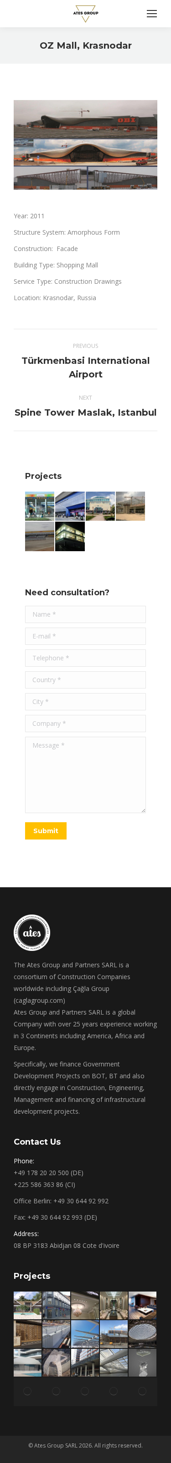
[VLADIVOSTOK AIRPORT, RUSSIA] (70, 507)
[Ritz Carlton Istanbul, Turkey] (28, 1334)
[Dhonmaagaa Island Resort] (28, 1306)
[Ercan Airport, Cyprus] (131, 507)
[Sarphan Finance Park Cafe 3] (28, 1363)
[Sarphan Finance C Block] (114, 1363)
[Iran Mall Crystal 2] (143, 1363)
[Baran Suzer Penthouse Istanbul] (143, 1306)
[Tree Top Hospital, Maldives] (28, 1392)
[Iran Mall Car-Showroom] (143, 1334)
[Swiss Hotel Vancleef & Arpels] (114, 1306)
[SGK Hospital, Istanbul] (85, 1334)
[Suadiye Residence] (56, 1392)
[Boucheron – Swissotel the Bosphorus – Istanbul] (85, 1306)
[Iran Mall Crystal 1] (114, 1334)
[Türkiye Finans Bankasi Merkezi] (143, 1392)
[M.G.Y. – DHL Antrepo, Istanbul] (40, 537)
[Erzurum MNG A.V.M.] (85, 1392)
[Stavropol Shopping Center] (101, 507)
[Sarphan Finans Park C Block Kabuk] (56, 1363)
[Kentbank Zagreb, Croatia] (56, 1306)
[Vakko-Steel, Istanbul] (70, 537)
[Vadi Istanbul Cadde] (85, 1363)
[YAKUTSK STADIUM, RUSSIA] (40, 507)
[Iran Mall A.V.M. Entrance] (114, 1392)
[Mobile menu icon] (151, 13)
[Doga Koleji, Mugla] (56, 1334)
